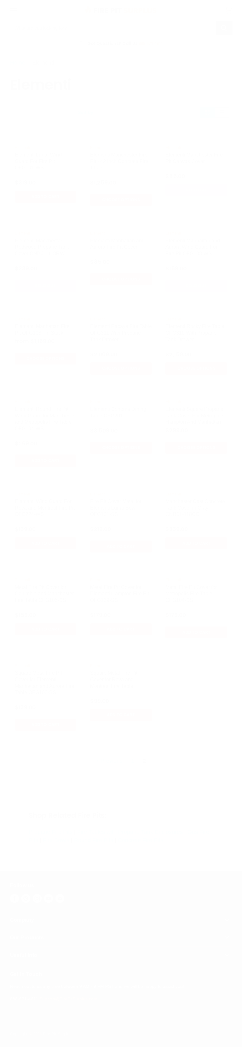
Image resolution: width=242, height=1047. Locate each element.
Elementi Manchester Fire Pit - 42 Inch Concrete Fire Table (119, 161)
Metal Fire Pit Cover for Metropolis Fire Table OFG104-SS (191, 594)
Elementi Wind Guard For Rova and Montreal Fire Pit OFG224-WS (45, 508)
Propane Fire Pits (50, 832)
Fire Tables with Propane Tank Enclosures (130, 832)
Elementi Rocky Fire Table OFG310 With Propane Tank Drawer (194, 333)
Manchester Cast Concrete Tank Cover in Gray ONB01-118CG (195, 508)
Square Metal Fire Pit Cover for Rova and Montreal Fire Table (113, 679)
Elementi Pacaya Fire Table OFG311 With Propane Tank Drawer (121, 333)
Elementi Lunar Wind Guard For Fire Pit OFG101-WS (38, 161)
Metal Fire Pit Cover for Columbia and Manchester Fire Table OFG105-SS (44, 594)
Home (17, 62)
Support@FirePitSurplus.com (68, 998)
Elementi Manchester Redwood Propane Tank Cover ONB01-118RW (42, 247)
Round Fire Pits (93, 840)
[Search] (224, 28)
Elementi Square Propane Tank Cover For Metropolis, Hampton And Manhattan (195, 415)
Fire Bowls (56, 840)
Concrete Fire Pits (140, 840)
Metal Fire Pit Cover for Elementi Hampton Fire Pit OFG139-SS (119, 594)
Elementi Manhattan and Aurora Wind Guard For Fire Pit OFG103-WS (192, 247)
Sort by (85, 112)
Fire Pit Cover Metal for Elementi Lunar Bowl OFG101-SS (115, 508)
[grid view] (207, 112)
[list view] (222, 112)
